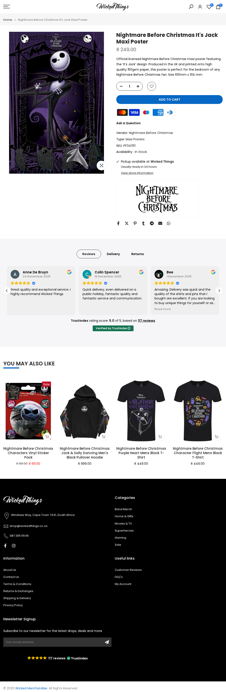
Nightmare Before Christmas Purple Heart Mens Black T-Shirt (141, 453)
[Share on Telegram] (152, 223)
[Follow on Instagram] (14, 545)
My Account (123, 584)
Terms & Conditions (17, 584)
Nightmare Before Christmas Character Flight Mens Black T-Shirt (198, 453)
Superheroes (124, 531)
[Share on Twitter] (127, 223)
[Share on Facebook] (118, 223)
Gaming (120, 538)
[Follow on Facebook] (5, 545)
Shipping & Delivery (17, 598)
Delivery (113, 254)
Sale (118, 545)
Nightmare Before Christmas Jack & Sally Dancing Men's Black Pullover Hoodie (85, 453)
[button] (219, 290)
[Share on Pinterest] (135, 223)
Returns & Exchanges (18, 591)
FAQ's (119, 577)
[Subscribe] (106, 642)
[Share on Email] (160, 223)
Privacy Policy (13, 605)
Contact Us (11, 577)
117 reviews (146, 320)
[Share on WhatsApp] (169, 223)
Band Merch (123, 509)
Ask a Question (128, 123)
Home (7, 19)
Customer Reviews (128, 570)
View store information (137, 173)
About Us (9, 570)
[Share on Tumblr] (143, 223)
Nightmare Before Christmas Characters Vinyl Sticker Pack (28, 453)
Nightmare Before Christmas (151, 133)
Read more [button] (162, 309)
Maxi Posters (135, 139)
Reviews (88, 254)
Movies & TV (123, 524)
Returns (137, 254)
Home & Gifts (124, 516)
